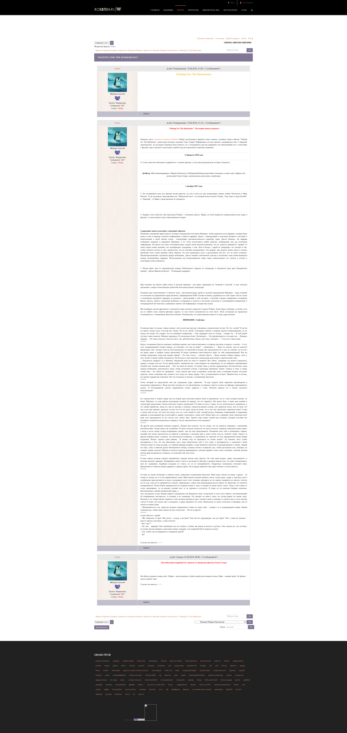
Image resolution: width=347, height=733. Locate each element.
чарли (183, 675)
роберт (229, 675)
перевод (232, 670)
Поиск (243, 38)
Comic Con (168, 670)
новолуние (116, 670)
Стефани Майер (128, 661)
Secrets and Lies (130, 689)
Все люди (113, 680)
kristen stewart (205, 661)
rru (134, 694)
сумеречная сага (219, 670)
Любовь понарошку (215, 675)
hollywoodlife (150, 675)
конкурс (99, 675)
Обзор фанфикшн (119, 675)
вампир (191, 680)
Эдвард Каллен (238, 661)
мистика (152, 689)
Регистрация (248, 3)
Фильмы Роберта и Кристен (139, 50)
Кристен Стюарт (176, 661)
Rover (161, 689)
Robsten (226, 661)
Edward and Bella (151, 680)
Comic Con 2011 (205, 685)
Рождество (239, 675)
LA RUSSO (238, 689)
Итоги (127, 694)
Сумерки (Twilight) (189, 670)
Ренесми (151, 666)
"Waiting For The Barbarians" (190, 50)
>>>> (160, 543)
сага (243, 685)
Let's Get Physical (167, 680)
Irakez (113, 46)
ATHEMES (128, 720)
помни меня (179, 666)
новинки (142, 689)
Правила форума (233, 38)
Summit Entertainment (222, 685)
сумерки (116, 661)
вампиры (99, 685)
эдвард (242, 666)
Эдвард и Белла (101, 680)
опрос (122, 680)
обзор (199, 680)
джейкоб (246, 680)
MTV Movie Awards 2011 (156, 685)
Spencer (141, 694)
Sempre (98, 689)
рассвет (141, 666)
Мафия (106, 689)
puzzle (237, 680)
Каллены (109, 685)
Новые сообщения (206, 38)
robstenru (118, 694)
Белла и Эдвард (226, 680)
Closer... (171, 685)
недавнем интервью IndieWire (166, 139)
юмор (107, 675)
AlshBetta (99, 694)
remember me (192, 666)
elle (210, 666)
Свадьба (242, 670)
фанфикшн (176, 689)
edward (98, 666)
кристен (168, 675)
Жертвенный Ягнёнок (197, 675)
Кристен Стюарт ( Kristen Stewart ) (135, 670)
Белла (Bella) (117, 689)
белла (98, 670)
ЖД (160, 675)
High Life (229, 689)
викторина (219, 689)
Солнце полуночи (134, 680)
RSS (250, 38)
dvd (216, 666)
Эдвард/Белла (182, 685)
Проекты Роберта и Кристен (114, 50)
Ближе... (141, 685)
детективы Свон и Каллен (202, 689)
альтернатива (120, 685)
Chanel (236, 685)
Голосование (156, 670)
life (167, 689)
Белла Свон (141, 661)
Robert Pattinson (191, 661)
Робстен (217, 661)
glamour (233, 666)
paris (176, 675)
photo (123, 666)
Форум (98, 50)
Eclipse (106, 666)
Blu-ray (224, 666)
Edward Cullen (205, 670)
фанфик (132, 685)
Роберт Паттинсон (102, 661)
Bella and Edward (211, 680)
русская (109, 694)
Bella (177, 670)
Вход (232, 3)
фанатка (186, 689)
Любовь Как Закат (135, 675)
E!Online (132, 666)
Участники (219, 38)
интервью (161, 666)
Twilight (203, 666)
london (105, 670)
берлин (193, 685)
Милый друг (153, 661)
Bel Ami (163, 661)
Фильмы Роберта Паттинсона (165, 50)
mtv (169, 666)
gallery (115, 666)
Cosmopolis (180, 680)
